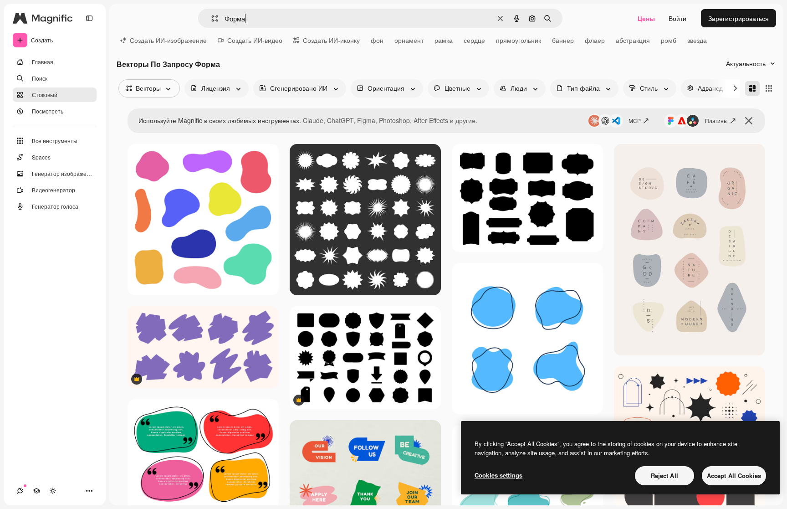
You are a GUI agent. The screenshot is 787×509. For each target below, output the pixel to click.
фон (377, 40)
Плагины (716, 120)
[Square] (768, 88)
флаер (595, 40)
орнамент (409, 40)
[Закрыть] (748, 120)
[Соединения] (20, 490)
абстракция (633, 40)
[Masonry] (752, 88)
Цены (646, 18)
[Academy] (36, 490)
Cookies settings (498, 475)
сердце (474, 40)
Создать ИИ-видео (254, 40)
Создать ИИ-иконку (331, 40)
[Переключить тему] (53, 490)
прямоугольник (518, 40)
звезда (697, 40)
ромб (668, 40)
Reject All (664, 475)
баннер (563, 40)
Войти (677, 18)
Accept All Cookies (734, 475)
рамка (443, 40)
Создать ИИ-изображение (168, 40)
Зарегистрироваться (738, 18)
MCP (635, 120)
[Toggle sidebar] (89, 18)
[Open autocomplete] (211, 18)
